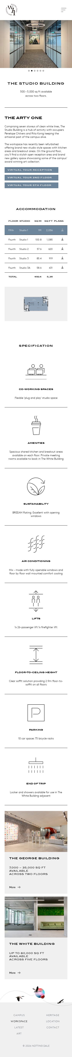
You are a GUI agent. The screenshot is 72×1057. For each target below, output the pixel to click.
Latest (19, 1027)
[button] (29, 70)
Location (53, 1021)
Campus (19, 1015)
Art (19, 1033)
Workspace (19, 1021)
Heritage (52, 1015)
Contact (52, 1027)
